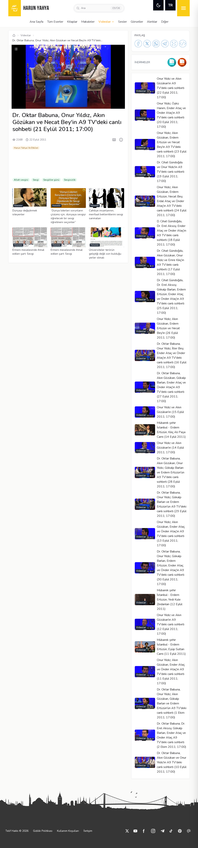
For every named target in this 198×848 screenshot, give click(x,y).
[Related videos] (15, 49)
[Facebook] (138, 43)
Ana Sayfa (36, 22)
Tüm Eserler (55, 22)
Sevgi (36, 179)
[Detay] (121, 140)
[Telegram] (165, 43)
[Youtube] (135, 831)
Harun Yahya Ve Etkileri (26, 147)
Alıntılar (152, 22)
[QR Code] (174, 43)
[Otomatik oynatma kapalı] (99, 104)
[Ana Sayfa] (13, 35)
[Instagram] (153, 831)
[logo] (14, 8)
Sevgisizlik (69, 179)
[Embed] (182, 43)
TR (170, 5)
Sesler (122, 22)
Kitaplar (72, 22)
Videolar (104, 22)
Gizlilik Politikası (42, 831)
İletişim (88, 831)
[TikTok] (171, 831)
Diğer (164, 22)
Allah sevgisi (21, 179)
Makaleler (88, 22)
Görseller (137, 22)
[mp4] (182, 62)
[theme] (158, 5)
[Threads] (189, 831)
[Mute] (24, 103)
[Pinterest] (180, 831)
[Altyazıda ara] (114, 140)
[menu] (183, 8)
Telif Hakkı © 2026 (16, 831)
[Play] (18, 103)
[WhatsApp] (156, 43)
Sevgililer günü (51, 179)
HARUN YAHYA (36, 8)
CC (70, 103)
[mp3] (171, 62)
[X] (147, 43)
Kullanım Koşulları (68, 831)
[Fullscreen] (118, 103)
